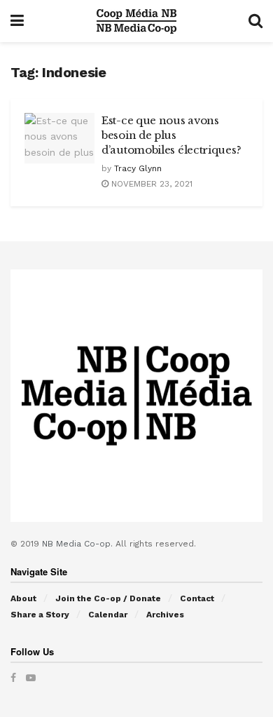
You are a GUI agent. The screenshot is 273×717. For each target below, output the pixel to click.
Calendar (107, 614)
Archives (165, 614)
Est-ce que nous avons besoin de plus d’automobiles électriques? (171, 135)
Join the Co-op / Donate (108, 598)
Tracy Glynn (138, 168)
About (23, 598)
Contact (197, 598)
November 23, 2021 (150, 184)
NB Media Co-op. (78, 544)
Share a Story (39, 614)
